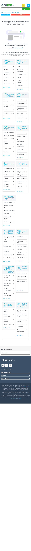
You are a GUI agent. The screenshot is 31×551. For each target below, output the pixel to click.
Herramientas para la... (7, 276)
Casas (18, 66)
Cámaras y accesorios (20, 114)
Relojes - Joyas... (21, 172)
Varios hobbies (8, 258)
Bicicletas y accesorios (20, 237)
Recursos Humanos (6, 185)
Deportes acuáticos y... (20, 253)
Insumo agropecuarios (7, 289)
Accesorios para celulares (8, 105)
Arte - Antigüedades (7, 245)
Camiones (6, 77)
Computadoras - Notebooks (21, 104)
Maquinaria (7, 84)
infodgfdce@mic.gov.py (15, 398)
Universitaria (20, 154)
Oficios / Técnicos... (6, 142)
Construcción (7, 280)
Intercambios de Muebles (21, 316)
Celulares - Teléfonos (6, 101)
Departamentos (21, 74)
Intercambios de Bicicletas (21, 320)
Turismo (6, 152)
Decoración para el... (8, 206)
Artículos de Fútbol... (20, 242)
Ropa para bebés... (6, 310)
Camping (19, 249)
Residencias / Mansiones (20, 70)
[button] (23, 5)
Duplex (19, 77)
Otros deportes (21, 257)
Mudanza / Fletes (8, 135)
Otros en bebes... (8, 324)
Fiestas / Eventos (8, 139)
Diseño (6, 175)
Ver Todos (6, 87)
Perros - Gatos (21, 273)
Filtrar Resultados (21, 14)
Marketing (6, 181)
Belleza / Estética (8, 132)
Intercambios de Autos (21, 311)
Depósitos (20, 85)
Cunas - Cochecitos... (7, 315)
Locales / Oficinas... (19, 81)
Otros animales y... (21, 282)
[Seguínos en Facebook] (7, 365)
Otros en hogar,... (8, 222)
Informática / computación (20, 145)
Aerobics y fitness (21, 246)
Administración (8, 168)
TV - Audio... (20, 100)
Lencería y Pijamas (19, 187)
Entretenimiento (8, 255)
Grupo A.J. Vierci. (25, 386)
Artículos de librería (7, 240)
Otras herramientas (7, 294)
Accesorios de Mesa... (7, 217)
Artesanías (6, 213)
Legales (6, 178)
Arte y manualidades (20, 140)
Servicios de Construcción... (7, 147)
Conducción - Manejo (20, 150)
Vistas (5, 14)
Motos (5, 80)
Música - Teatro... (21, 136)
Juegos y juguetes (6, 320)
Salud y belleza (21, 175)
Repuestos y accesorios (7, 73)
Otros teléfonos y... (8, 114)
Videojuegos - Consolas (20, 109)
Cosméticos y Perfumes (20, 182)
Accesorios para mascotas (21, 277)
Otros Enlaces (5, 378)
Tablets (6, 110)
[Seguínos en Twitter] (3, 365)
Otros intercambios (20, 330)
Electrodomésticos (9, 210)
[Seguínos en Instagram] (10, 365)
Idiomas (19, 133)
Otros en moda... (21, 178)
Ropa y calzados (21, 168)
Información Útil (5, 372)
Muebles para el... (8, 202)
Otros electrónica (21, 118)
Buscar (27, 9)
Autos (5, 66)
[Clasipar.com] (7, 5)
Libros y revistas (8, 237)
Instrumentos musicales (7, 250)
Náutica (6, 69)
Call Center (7, 172)
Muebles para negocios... (7, 284)
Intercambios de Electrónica (21, 325)
